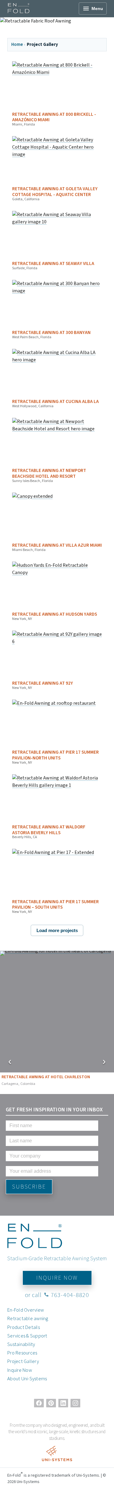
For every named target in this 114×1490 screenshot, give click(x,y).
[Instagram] (75, 1403)
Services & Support (27, 1336)
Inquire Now (19, 1370)
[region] (57, 1020)
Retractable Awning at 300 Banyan (51, 332)
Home (17, 44)
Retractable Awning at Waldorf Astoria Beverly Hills (48, 830)
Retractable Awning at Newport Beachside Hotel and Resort (49, 473)
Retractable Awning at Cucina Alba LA (55, 401)
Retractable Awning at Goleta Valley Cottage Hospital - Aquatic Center (55, 192)
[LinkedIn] (63, 1403)
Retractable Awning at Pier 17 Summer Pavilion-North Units (55, 755)
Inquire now (57, 1277)
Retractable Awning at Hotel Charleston (46, 1080)
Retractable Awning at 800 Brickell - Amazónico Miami (54, 117)
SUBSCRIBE (29, 1186)
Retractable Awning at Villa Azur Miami (57, 545)
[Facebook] (39, 1403)
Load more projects (57, 930)
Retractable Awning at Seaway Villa (53, 263)
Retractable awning (27, 1318)
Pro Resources (22, 1353)
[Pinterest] (51, 1403)
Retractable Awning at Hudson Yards (54, 614)
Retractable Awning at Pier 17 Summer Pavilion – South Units (55, 905)
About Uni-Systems (27, 1378)
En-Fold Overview (25, 1310)
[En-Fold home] (18, 8)
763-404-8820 (66, 1295)
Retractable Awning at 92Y (42, 683)
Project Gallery (23, 1361)
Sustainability (21, 1344)
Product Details (23, 1327)
